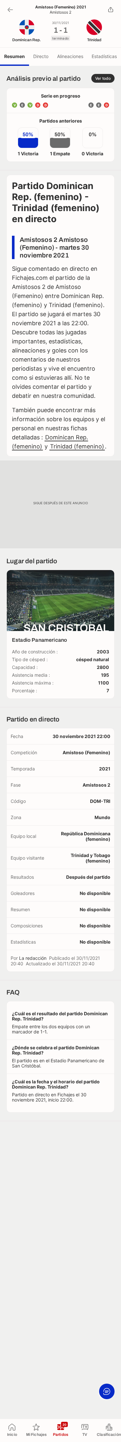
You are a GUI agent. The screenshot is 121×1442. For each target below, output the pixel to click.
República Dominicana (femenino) (85, 836)
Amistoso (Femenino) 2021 (60, 7)
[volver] (10, 10)
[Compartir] (111, 10)
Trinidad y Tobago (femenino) (90, 858)
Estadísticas (104, 56)
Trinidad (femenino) (77, 446)
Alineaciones (70, 56)
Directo (40, 56)
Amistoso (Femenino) (86, 752)
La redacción (32, 958)
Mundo (102, 817)
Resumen (14, 56)
